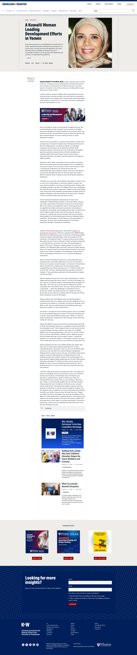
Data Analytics (73, 10)
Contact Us (98, 629)
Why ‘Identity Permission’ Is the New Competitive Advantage (72, 424)
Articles (89, 4)
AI (14, 10)
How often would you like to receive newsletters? (83, 593)
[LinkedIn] (30, 644)
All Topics (49, 634)
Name (70, 579)
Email (70, 586)
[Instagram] (37, 644)
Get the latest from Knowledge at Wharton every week (87, 596)
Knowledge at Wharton (55, 643)
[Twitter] (23, 644)
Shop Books (98, 627)
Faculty (72, 625)
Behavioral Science (63, 10)
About (96, 623)
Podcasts (98, 4)
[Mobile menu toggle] (3, 10)
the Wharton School (53, 647)
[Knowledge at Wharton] (14, 4)
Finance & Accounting (22, 10)
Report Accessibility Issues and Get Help (84, 646)
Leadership (29, 58)
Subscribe (130, 4)
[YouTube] (34, 644)
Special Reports (109, 4)
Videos (72, 634)
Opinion (119, 4)
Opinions (73, 629)
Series (72, 627)
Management (46, 10)
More (80, 10)
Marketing (54, 10)
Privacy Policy (77, 643)
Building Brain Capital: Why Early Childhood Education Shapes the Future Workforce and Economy (71, 456)
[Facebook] (26, 644)
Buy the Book (100, 558)
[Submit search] (133, 10)
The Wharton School (100, 625)
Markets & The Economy (35, 10)
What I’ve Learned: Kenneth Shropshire (70, 485)
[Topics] (6, 11)
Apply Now (37, 558)
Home (26, 20)
